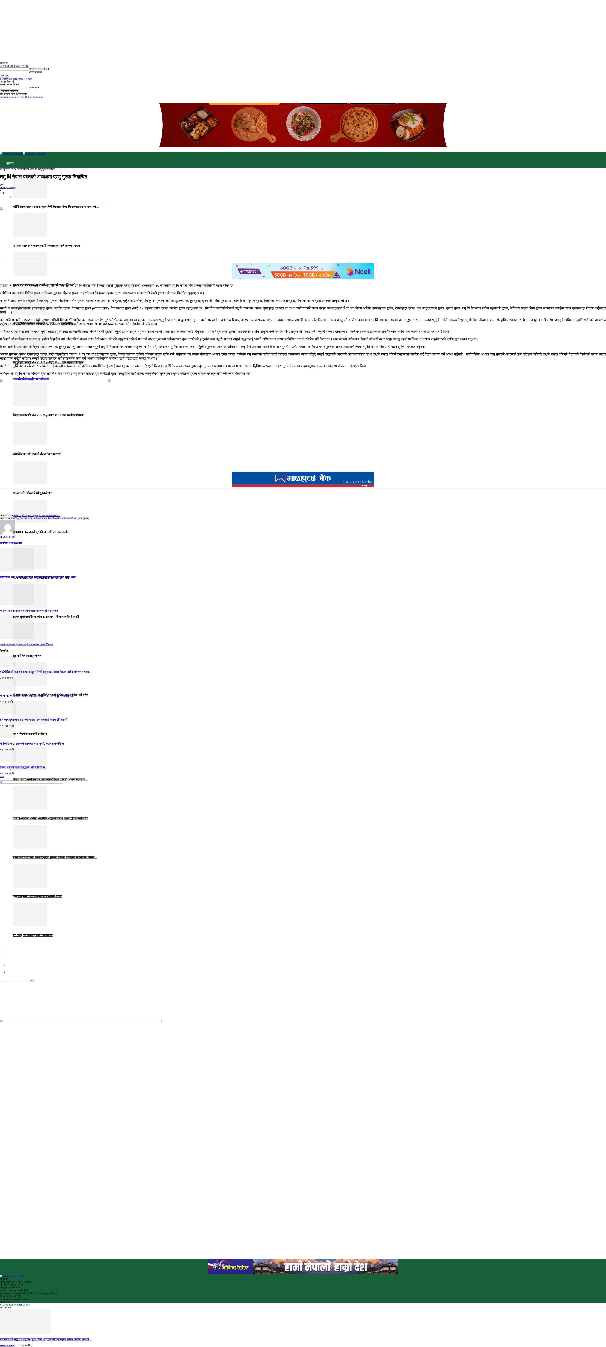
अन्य (8, 965)
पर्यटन (39, 379)
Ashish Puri (24, 1304)
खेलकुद (10, 952)
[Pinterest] (28, 198)
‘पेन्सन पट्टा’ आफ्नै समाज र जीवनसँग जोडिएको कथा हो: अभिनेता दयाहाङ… (50, 779)
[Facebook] (5, 198)
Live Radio (12, 972)
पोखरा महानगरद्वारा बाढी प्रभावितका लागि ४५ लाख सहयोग (41, 532)
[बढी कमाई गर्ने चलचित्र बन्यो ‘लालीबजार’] (30, 925)
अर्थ (18, 379)
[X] (16, 198)
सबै (14, 379)
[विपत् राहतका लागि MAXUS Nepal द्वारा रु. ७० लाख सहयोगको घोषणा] (30, 352)
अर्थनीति (24, 379)
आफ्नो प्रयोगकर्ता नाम (39, 69)
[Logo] (11, 153)
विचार (9, 945)
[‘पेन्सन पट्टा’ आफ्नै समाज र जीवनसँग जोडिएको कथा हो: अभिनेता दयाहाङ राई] (30, 769)
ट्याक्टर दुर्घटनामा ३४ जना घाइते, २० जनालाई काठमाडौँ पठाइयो (44, 284)
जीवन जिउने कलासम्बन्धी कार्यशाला (30, 733)
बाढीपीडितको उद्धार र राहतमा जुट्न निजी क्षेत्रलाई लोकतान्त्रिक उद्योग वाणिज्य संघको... (45, 1339)
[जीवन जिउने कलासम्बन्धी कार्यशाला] (30, 723)
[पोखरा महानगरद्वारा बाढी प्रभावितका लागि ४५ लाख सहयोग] (30, 522)
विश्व (8, 958)
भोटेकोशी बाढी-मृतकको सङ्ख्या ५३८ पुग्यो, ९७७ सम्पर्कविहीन (42, 323)
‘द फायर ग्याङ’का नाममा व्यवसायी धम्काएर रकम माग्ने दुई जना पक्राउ (46, 245)
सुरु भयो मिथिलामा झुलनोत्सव (27, 655)
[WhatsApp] (39, 198)
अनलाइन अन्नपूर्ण (7, 1345)
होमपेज (10, 163)
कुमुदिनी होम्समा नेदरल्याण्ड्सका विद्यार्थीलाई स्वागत (37, 896)
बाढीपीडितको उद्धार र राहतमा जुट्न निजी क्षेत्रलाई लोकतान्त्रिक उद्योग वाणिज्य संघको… (56, 206)
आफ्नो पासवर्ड (35, 72)
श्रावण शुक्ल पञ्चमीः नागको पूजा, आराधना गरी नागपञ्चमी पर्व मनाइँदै (46, 616)
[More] (50, 198)
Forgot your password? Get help (16, 78)
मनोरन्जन (11, 743)
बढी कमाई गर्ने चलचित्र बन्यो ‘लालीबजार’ (33, 935)
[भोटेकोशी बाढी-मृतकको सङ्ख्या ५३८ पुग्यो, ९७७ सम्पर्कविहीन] (30, 313)
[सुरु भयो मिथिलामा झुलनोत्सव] (30, 646)
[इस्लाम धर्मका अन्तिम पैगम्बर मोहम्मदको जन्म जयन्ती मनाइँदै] (30, 568)
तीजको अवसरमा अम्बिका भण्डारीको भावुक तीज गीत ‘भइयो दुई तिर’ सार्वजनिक (50, 694)
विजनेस (10, 372)
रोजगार (45, 379)
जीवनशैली (12, 541)
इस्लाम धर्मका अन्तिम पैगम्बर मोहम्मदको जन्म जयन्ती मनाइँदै (41, 578)
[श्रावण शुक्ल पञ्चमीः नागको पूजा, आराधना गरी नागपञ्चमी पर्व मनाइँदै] (30, 607)
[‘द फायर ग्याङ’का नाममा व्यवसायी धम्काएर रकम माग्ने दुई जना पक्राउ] (30, 235)
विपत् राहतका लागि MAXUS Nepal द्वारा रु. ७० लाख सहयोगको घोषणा (48, 362)
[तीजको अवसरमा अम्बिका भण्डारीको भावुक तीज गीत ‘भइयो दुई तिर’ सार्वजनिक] (30, 685)
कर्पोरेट (32, 379)
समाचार (10, 170)
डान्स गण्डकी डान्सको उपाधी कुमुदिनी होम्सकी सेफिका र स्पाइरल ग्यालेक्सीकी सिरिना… (55, 857)
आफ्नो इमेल (34, 87)
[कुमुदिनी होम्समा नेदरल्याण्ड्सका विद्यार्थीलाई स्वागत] (30, 886)
